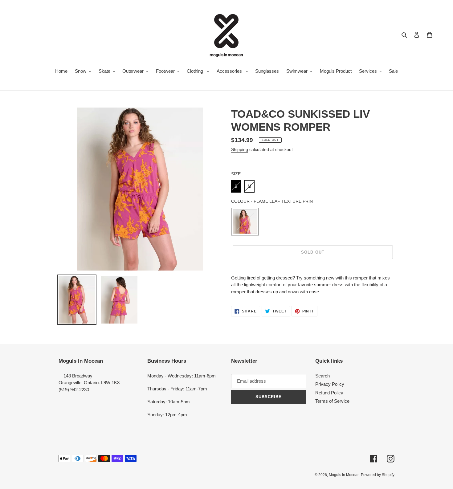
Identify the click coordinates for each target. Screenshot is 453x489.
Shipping (239, 149)
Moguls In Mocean (344, 475)
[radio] (236, 186)
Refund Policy (329, 392)
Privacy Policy (329, 384)
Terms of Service (332, 401)
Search (322, 375)
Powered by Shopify (377, 475)
